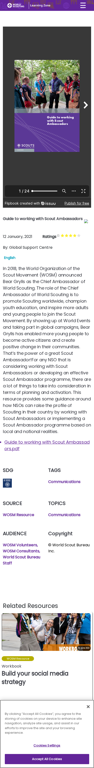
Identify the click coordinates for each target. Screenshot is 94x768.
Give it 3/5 (71, 235)
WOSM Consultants (21, 551)
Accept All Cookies (47, 759)
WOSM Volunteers (20, 545)
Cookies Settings (47, 745)
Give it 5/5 (79, 235)
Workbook (11, 666)
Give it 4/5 (75, 235)
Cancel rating (58, 235)
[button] (88, 658)
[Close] (88, 706)
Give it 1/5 (62, 235)
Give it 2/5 (67, 235)
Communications (64, 481)
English (9, 257)
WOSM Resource (18, 515)
